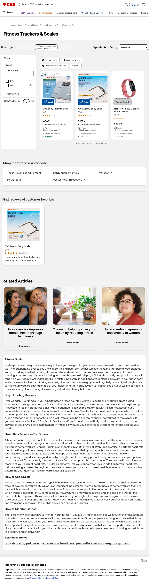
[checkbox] (19, 81)
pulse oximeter (66, 543)
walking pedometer (28, 543)
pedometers (48, 543)
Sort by (114, 47)
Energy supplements (64, 172)
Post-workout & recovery (67, 179)
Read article (24, 346)
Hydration (103, 172)
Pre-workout (13, 179)
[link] (55, 115)
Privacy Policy (35, 578)
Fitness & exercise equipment (23, 172)
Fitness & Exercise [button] (73, 60)
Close (144, 560)
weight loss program (117, 543)
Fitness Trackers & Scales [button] (55, 66)
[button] (18, 65)
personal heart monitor (90, 543)
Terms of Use (52, 578)
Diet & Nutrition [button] (51, 60)
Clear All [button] (75, 66)
